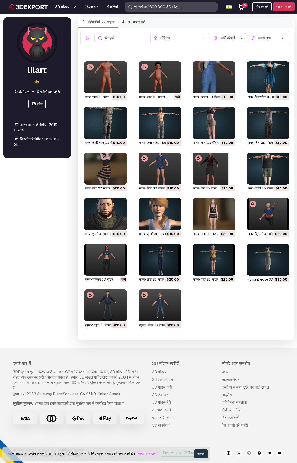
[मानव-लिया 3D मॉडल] (160, 169)
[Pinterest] (249, 453)
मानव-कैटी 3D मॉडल (97, 188)
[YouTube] (279, 453)
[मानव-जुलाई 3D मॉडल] (160, 214)
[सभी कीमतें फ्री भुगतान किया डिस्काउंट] (228, 38)
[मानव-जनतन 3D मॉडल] (160, 123)
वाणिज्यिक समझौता (234, 402)
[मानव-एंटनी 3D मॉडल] (268, 169)
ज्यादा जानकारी (146, 453)
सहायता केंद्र (230, 379)
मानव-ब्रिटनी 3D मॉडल (262, 234)
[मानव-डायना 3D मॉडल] (214, 77)
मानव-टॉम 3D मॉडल (97, 97)
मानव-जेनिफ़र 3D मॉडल (99, 279)
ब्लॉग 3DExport (163, 417)
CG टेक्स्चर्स (160, 394)
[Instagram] (228, 453)
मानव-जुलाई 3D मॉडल (152, 234)
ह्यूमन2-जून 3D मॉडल (98, 325)
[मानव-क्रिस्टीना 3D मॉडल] (268, 77)
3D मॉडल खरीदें (165, 363)
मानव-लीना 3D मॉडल (206, 143)
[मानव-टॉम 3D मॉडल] (105, 77)
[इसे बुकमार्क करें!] (120, 87)
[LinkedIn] (269, 453)
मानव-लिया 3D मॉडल (152, 188)
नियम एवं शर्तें (230, 417)
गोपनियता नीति (231, 410)
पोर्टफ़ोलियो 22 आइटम (100, 22)
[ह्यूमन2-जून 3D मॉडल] (105, 305)
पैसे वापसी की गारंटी (235, 425)
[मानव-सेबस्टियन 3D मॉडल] (105, 123)
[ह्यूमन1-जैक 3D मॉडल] (160, 305)
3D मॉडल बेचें (161, 402)
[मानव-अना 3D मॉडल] (214, 214)
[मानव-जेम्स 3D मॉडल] (268, 123)
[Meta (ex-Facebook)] (259, 453)
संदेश (39, 104)
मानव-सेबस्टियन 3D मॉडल (100, 143)
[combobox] (182, 38)
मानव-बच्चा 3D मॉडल (152, 97)
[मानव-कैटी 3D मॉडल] (105, 169)
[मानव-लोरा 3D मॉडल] (160, 260)
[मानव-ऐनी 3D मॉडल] (214, 169)
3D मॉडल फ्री (136, 22)
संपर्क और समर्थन (236, 363)
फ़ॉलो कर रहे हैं (48, 91)
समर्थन (226, 371)
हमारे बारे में (22, 363)
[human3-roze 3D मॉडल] (268, 260)
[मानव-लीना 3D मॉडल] (214, 123)
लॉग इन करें (261, 7)
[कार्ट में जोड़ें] (111, 87)
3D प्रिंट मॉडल (162, 379)
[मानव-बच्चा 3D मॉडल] (160, 77)
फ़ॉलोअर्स (22, 91)
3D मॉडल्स (159, 371)
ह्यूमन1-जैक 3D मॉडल (152, 325)
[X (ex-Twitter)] (238, 453)
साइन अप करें (283, 7)
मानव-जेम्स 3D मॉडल (260, 143)
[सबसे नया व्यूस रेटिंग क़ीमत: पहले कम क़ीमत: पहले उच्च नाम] (267, 38)
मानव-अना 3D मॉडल (205, 234)
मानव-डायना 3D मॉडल (206, 97)
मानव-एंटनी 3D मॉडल (260, 188)
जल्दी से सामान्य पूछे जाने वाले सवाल (245, 387)
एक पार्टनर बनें (161, 410)
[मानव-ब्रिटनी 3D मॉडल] (268, 214)
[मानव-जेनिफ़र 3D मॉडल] (105, 260)
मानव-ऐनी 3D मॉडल (205, 188)
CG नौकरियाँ (160, 425)
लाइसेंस (227, 394)
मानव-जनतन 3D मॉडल (153, 143)
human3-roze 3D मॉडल (264, 279)
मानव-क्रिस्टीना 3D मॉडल (263, 97)
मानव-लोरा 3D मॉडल (151, 279)
